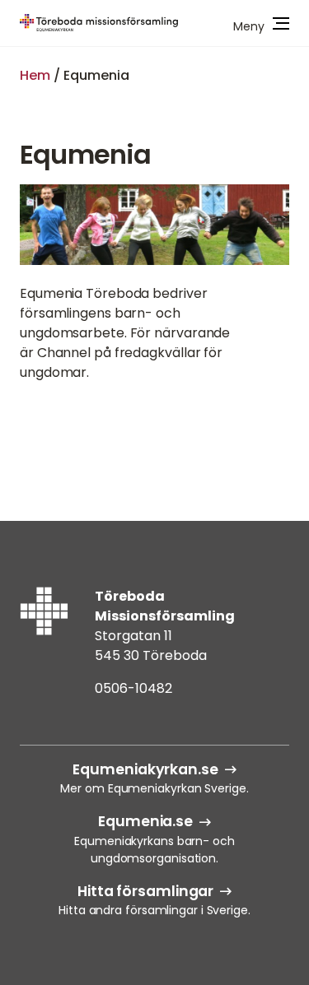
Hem (35, 75)
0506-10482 (133, 688)
